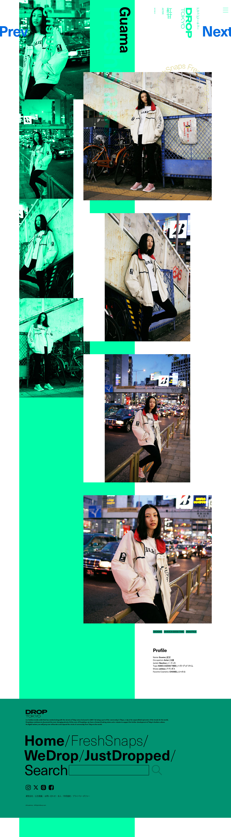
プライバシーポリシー (81, 796)
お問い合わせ (50, 796)
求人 (59, 796)
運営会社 (29, 796)
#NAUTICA (191, 631)
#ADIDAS (157, 631)
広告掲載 (39, 796)
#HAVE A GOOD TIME (174, 631)
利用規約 (67, 796)
